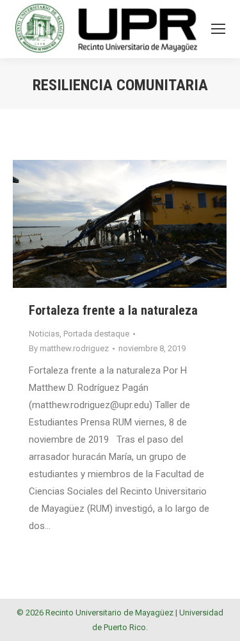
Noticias (44, 333)
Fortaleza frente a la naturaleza (113, 310)
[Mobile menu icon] (218, 29)
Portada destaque (96, 333)
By (69, 348)
